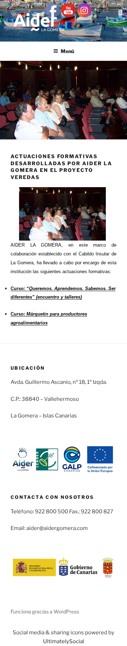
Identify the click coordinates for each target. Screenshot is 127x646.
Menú (67, 51)
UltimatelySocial (63, 641)
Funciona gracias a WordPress (45, 611)
